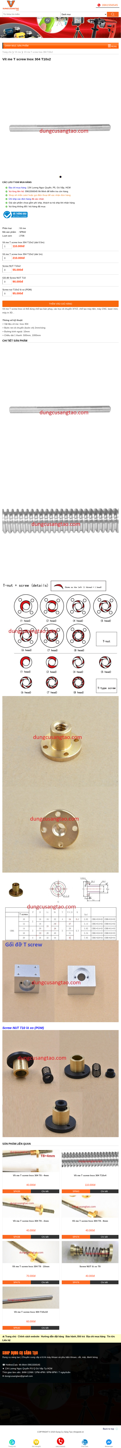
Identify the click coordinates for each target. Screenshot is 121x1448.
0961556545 (110, 5)
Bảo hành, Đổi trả (75, 1336)
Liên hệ (6, 1340)
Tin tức (111, 1336)
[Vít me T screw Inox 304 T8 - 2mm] (31, 1207)
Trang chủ (10, 1336)
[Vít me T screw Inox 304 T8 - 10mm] (31, 1252)
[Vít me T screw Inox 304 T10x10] (31, 1298)
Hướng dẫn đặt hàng (52, 1336)
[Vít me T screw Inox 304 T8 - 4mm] (31, 1161)
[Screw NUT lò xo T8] (90, 1252)
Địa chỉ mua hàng (95, 1336)
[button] (60, 177)
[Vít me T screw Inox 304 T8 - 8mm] (90, 1207)
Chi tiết (45, 1191)
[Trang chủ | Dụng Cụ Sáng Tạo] (22, 5)
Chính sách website (28, 1336)
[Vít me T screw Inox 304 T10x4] (90, 1161)
